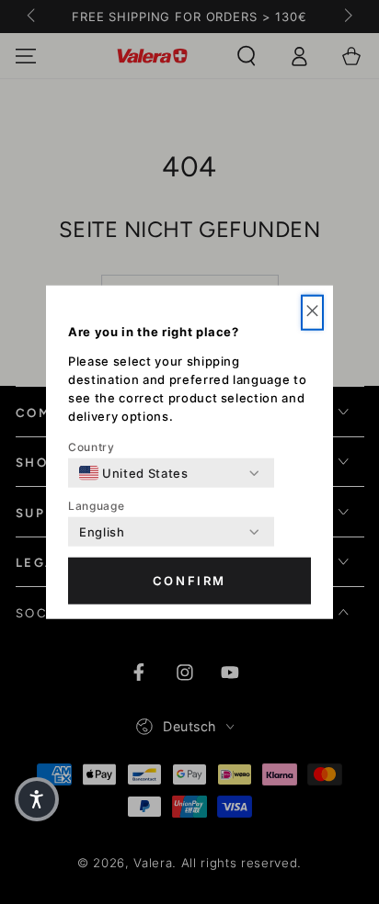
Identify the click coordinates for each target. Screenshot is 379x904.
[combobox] (134, 473)
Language (96, 506)
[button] (312, 312)
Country (91, 447)
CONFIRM (189, 580)
